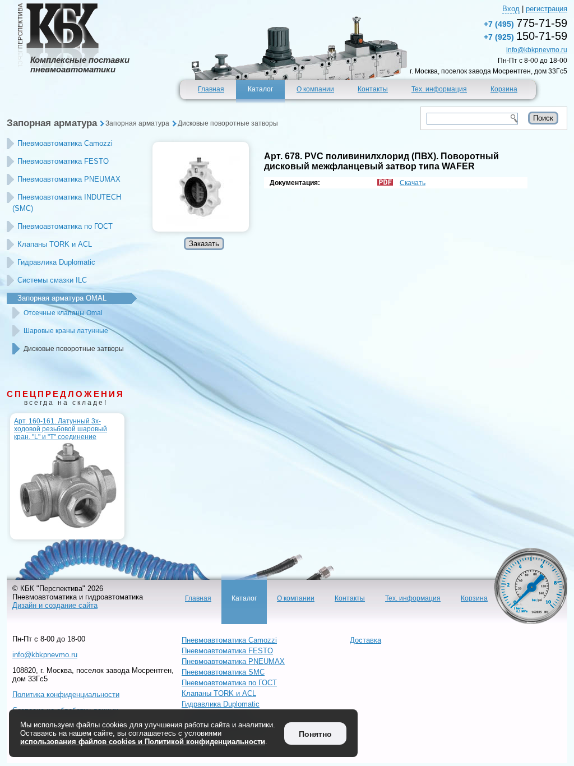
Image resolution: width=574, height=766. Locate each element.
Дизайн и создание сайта (55, 605)
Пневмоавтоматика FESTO (63, 161)
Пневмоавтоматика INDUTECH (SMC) (66, 203)
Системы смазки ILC (52, 280)
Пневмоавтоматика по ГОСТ (65, 226)
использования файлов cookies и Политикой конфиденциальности (142, 741)
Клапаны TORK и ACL (54, 244)
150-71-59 (525, 36)
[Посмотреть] (200, 187)
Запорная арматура (52, 123)
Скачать (412, 183)
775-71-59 (525, 23)
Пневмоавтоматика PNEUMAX (69, 179)
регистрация (546, 8)
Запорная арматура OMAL (62, 298)
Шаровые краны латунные (66, 331)
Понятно (315, 734)
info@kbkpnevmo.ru (536, 50)
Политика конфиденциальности (65, 694)
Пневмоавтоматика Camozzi (65, 143)
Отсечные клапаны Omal (63, 313)
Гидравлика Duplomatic (56, 262)
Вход (511, 8)
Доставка (365, 640)
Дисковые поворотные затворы (228, 123)
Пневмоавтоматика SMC (223, 672)
